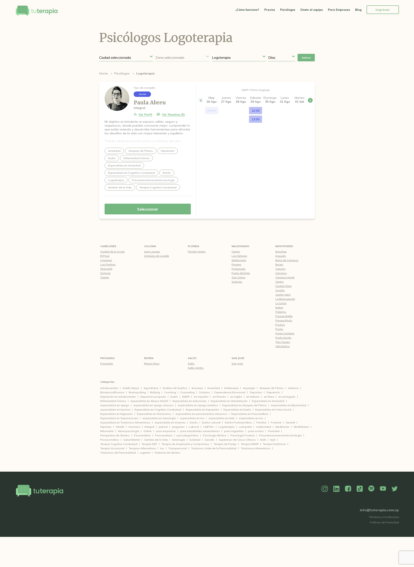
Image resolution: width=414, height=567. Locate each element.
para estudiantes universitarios (200, 431)
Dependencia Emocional (229, 392)
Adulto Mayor (130, 388)
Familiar (261, 422)
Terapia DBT (149, 444)
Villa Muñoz (282, 346)
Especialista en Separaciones (119, 418)
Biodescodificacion (112, 392)
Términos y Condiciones (384, 517)
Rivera (149, 358)
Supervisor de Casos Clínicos (237, 439)
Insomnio (134, 426)
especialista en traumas (170, 422)
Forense (276, 422)
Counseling (187, 392)
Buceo (279, 264)
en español (201, 396)
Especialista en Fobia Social (273, 409)
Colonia (150, 246)
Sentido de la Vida (156, 439)
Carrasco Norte (285, 277)
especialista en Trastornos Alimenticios (125, 422)
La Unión (281, 303)
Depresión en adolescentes (118, 396)
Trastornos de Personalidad (118, 452)
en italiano (253, 396)
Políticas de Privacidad (384, 522)
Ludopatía (245, 426)
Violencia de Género (167, 452)
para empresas (166, 431)
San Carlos (238, 277)
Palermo (280, 311)
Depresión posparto (153, 396)
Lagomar (106, 260)
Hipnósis (105, 426)
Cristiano (204, 392)
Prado (279, 329)
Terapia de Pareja (225, 444)
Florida (193, 246)
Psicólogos (287, 9)
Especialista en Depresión (202, 409)
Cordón (280, 290)
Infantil (120, 426)
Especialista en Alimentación (229, 401)
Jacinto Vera (282, 294)
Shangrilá (106, 268)
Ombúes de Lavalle (156, 255)
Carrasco (281, 273)
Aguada (280, 255)
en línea (269, 396)
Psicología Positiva (243, 435)
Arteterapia (231, 388)
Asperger (249, 388)
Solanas (237, 281)
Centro (236, 251)
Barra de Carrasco (286, 260)
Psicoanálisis (142, 435)
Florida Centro (197, 251)
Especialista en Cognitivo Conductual (158, 409)
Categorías (107, 381)
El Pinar (105, 255)
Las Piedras (108, 264)
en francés (219, 396)
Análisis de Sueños (175, 388)
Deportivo (256, 392)
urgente (145, 452)
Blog (358, 9)
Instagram (324, 489)
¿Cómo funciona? (247, 9)
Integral (149, 426)
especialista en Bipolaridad (288, 405)
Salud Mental (131, 439)
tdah (263, 439)
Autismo (293, 388)
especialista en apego (114, 405)
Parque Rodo (283, 320)
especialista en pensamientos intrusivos (201, 413)
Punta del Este (241, 273)
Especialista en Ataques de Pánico (244, 405)
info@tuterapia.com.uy (379, 510)
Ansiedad (213, 388)
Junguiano (178, 426)
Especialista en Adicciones (189, 401)
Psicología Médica (214, 435)
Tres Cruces (282, 342)
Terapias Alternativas (142, 448)
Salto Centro (196, 367)
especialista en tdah (222, 418)
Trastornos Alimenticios (256, 448)
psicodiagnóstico (188, 435)
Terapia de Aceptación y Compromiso (185, 444)
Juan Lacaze (152, 251)
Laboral (194, 426)
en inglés (236, 396)
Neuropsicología (128, 431)
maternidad (263, 426)
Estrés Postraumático (238, 422)
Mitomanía (107, 431)
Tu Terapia (36, 11)
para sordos (256, 431)
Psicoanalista (163, 435)
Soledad (194, 439)
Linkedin (336, 489)
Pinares (236, 264)
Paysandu (107, 358)
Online (147, 431)
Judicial (163, 426)
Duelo (174, 396)
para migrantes (234, 431)
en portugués (286, 396)
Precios (269, 9)
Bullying (155, 392)
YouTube (383, 489)
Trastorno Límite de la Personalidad (214, 448)
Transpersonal (177, 448)
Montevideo (284, 246)
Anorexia (197, 388)
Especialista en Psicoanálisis (249, 413)
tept (272, 439)
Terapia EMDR (250, 444)
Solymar (105, 273)
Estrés (194, 422)
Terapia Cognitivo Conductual (118, 444)
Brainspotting (137, 392)
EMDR (186, 396)
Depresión (273, 392)
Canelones (108, 246)
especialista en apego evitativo (198, 405)
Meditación (282, 426)
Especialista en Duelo (237, 409)
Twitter (394, 489)
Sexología (178, 439)
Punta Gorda (283, 337)
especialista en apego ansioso (153, 405)
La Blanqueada (285, 299)
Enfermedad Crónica (113, 401)
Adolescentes (109, 388)
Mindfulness (301, 426)
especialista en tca (192, 418)
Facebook (348, 489)
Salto (192, 358)
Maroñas (281, 251)
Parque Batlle (284, 316)
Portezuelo (239, 268)
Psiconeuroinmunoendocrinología (280, 435)
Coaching (170, 392)
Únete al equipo (311, 9)
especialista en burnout (115, 409)
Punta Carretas (284, 333)
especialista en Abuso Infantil (149, 401)
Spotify (371, 489)
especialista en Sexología (159, 418)
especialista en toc (251, 418)
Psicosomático (109, 439)
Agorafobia (151, 388)
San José (238, 358)
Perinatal (273, 431)
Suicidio (210, 439)
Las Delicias (239, 255)
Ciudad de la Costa (112, 251)
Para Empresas (339, 9)
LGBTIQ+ (208, 426)
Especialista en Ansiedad (268, 401)
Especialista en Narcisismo (154, 413)
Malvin (279, 307)
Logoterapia (226, 426)
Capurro (280, 268)
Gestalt (290, 422)
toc (162, 448)
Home (103, 73)
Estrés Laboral (211, 422)
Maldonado (240, 246)
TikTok (359, 489)
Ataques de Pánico (271, 388)
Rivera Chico (152, 363)
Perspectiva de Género (115, 435)
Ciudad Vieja (283, 286)
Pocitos (280, 324)
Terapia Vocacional (112, 448)
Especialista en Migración (116, 413)
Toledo (104, 277)
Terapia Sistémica (274, 444)
